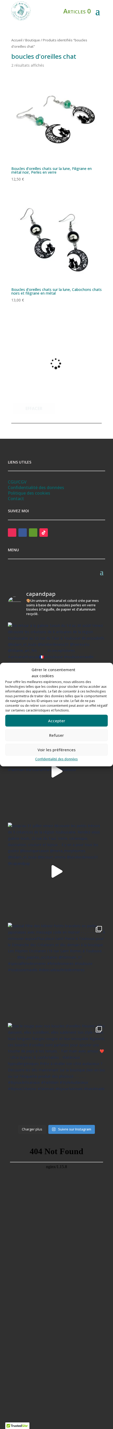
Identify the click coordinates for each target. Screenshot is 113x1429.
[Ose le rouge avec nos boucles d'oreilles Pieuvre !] (56, 1071)
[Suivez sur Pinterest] (33, 532)
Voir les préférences (57, 749)
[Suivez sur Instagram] (12, 532)
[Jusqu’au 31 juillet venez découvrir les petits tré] (56, 871)
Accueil (16, 40)
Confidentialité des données (56, 759)
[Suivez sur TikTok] (43, 532)
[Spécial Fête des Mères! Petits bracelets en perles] (56, 971)
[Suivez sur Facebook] (22, 532)
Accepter (56, 720)
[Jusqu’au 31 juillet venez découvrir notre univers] (56, 771)
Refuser (56, 735)
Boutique (32, 40)
